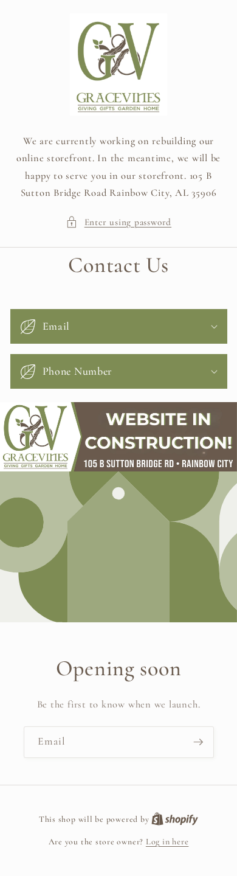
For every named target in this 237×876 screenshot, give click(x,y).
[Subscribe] (198, 743)
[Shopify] (174, 819)
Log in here (167, 841)
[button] (118, 222)
